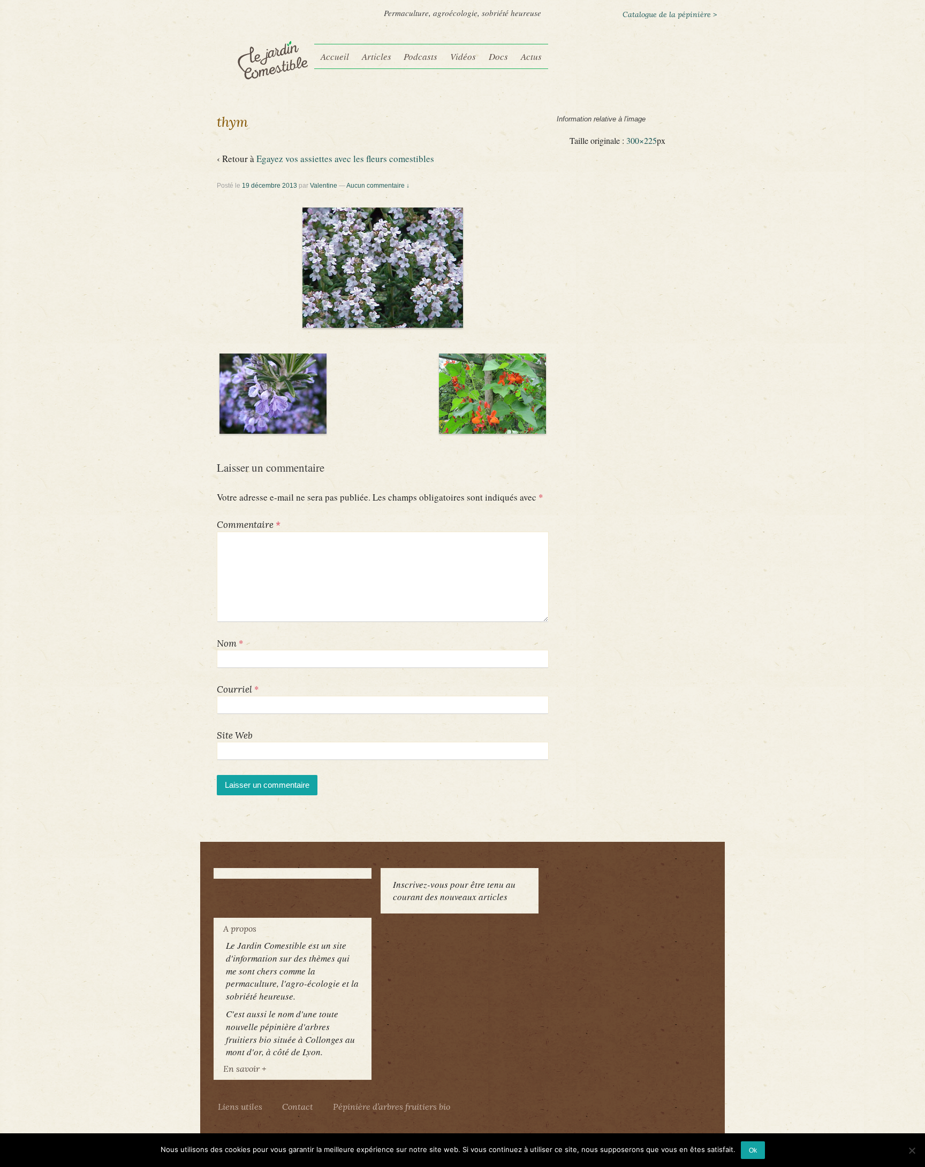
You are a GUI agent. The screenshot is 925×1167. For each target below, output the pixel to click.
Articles (376, 56)
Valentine (323, 185)
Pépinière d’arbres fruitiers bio (391, 1106)
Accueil (335, 56)
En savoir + (244, 1068)
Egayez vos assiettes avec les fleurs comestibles (345, 158)
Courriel (234, 689)
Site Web (235, 735)
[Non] (911, 1150)
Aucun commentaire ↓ (378, 185)
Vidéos (463, 56)
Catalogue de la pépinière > (670, 14)
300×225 (641, 140)
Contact (297, 1106)
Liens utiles (240, 1106)
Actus (531, 56)
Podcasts (420, 56)
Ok (753, 1150)
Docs (498, 56)
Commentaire (248, 525)
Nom (227, 643)
